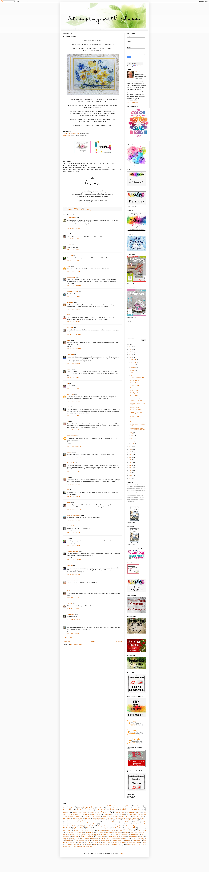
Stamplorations (126, 838)
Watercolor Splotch (102, 844)
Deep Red (78, 816)
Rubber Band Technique (92, 834)
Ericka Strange (71, 277)
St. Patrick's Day (85, 838)
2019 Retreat (71, 29)
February (132, 441)
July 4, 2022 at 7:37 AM (73, 597)
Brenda (69, 502)
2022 (130, 357)
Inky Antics (136, 822)
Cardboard (75, 812)
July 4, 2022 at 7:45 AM (73, 608)
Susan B (69, 369)
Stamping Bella (116, 838)
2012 (130, 470)
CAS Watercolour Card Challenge (131, 810)
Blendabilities (116, 808)
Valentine (68, 844)
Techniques (127, 840)
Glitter (104, 820)
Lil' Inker (128, 824)
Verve (83, 844)
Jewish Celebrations (82, 824)
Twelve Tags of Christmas (118, 842)
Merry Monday (130, 826)
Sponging (65, 838)
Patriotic (113, 830)
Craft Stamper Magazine (131, 814)
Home (63, 29)
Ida (68, 234)
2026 (130, 347)
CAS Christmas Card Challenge (85, 810)
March (132, 438)
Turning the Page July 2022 (137, 377)
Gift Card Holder (90, 820)
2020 (130, 449)
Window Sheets (66, 846)
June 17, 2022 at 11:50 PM (74, 559)
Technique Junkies (104, 840)
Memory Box (117, 826)
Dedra (68, 266)
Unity (144, 842)
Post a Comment (69, 637)
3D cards (65, 806)
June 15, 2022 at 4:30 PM (73, 484)
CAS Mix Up (101, 810)
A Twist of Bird (134, 395)
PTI (134, 828)
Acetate (78, 806)
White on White (131, 844)
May (131, 433)
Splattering (141, 836)
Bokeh (129, 808)
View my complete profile (133, 102)
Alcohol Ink (108, 806)
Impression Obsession (92, 822)
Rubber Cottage (105, 834)
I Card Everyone (71, 217)
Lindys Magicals (137, 824)
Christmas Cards (119, 812)
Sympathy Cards (80, 840)
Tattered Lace (95, 840)
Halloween (117, 820)
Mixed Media (66, 828)
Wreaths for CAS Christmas (137, 410)
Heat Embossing (133, 820)
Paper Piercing (141, 828)
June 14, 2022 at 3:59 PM (73, 388)
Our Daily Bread (128, 828)
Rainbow (65, 834)
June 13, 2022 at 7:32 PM (73, 239)
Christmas (105, 812)
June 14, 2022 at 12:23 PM (74, 348)
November (133, 362)
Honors (108, 29)
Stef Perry (70, 565)
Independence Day (107, 822)
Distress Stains (135, 816)
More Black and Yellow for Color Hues (137, 413)
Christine (69, 452)
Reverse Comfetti (81, 834)
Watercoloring (115, 844)
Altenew (128, 806)
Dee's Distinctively (69, 816)
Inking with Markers (125, 822)
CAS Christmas (68, 810)
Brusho (141, 808)
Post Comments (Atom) (76, 644)
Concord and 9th (95, 814)
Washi (94, 844)
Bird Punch (100, 808)
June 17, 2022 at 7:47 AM (73, 532)
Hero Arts (143, 820)
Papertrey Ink (90, 830)
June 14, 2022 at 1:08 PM (73, 363)
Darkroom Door (142, 814)
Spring (77, 838)
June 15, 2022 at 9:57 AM (73, 471)
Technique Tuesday (117, 840)
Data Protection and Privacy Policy (95, 29)
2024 (130, 352)
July (131, 372)
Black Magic (109, 808)
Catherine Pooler (83, 812)
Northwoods (97, 828)
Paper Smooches (67, 830)
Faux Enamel (110, 818)
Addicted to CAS (98, 806)
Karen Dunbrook (72, 526)
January (132, 443)
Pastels (107, 830)
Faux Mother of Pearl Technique (123, 818)
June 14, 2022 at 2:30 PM (73, 377)
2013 (130, 467)
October (132, 365)
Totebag (103, 842)
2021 (130, 447)
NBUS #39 (66, 135)
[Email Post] (83, 208)
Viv (68, 383)
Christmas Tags (131, 812)
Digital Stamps (96, 816)
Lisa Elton (70, 255)
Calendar (66, 812)
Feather (142, 818)
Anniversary (138, 806)
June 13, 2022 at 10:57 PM (74, 285)
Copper (115, 814)
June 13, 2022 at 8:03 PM (73, 271)
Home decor (68, 822)
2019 (130, 452)
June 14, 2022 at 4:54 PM (73, 401)
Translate (139, 66)
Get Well (71, 820)
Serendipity (66, 836)
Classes (139, 812)
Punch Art (133, 832)
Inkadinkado (115, 822)
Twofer (138, 842)
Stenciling (68, 840)
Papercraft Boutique (72, 551)
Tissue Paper (97, 842)
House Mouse (80, 822)
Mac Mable (70, 327)
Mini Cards (142, 826)
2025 (130, 349)
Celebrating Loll (134, 385)
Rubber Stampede (116, 834)
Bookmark (135, 808)
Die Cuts (86, 816)
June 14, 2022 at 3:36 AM (73, 296)
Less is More (120, 824)
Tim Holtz (87, 842)
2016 (130, 460)
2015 (130, 462)
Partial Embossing (101, 830)
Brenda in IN (70, 463)
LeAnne (69, 245)
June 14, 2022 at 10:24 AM (74, 321)
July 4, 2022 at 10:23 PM (73, 619)
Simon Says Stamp (75, 210)
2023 (130, 354)
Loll (68, 538)
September (133, 367)
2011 (130, 473)
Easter (141, 816)
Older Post (119, 641)
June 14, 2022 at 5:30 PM (73, 415)
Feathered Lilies (134, 390)
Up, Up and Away (135, 398)
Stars (134, 838)
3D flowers (71, 806)
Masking (100, 826)
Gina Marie (97, 820)
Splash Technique (133, 836)
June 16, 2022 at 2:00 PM (73, 520)
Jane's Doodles (72, 824)
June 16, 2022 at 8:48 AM (73, 496)
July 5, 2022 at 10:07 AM (73, 633)
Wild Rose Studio (140, 844)
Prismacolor (126, 832)
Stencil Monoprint (141, 838)
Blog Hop (124, 808)
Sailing (132, 421)
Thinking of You (134, 393)
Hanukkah (125, 820)
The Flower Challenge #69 (71, 133)
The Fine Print (80, 29)
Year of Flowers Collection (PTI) (84, 846)
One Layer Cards (117, 828)
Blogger (122, 853)
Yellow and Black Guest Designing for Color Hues (137, 428)
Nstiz (68, 407)
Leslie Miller (70, 354)
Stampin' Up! (105, 838)
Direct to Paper (105, 816)
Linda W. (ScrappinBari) (74, 515)
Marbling (82, 826)
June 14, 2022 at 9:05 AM (73, 309)
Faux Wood (136, 818)
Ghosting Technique (79, 820)
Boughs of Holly (134, 416)
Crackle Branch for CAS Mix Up (137, 424)
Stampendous (94, 838)
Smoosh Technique (113, 836)
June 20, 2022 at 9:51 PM (73, 574)
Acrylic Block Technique (87, 806)
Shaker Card (75, 836)
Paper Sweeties (76, 830)
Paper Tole (83, 830)
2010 (130, 475)
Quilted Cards (141, 832)
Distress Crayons (114, 816)
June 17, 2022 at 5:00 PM (73, 545)
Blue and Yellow (134, 407)
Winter (73, 846)
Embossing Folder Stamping (99, 818)
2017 (130, 457)
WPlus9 (88, 844)
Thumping (80, 842)
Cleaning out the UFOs (136, 400)
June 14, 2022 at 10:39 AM (74, 334)
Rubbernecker (125, 834)
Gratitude (110, 820)
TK (68, 490)
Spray (72, 838)
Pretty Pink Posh (100, 832)
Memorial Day (107, 826)
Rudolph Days (134, 834)
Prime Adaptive (118, 832)
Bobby (69, 315)
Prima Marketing (109, 832)
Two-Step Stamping (131, 842)
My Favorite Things (78, 828)
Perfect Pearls (142, 830)
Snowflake (123, 836)
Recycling (72, 834)
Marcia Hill (70, 302)
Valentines (76, 844)
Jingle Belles (92, 824)
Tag (88, 840)
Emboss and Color (77, 818)
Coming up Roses (134, 380)
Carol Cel (69, 603)
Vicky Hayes (70, 394)
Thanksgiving (136, 840)
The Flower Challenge (86, 210)
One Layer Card (105, 828)
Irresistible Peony (134, 419)
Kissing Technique (111, 824)
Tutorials (109, 842)
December (133, 359)
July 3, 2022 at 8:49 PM (73, 585)
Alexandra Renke (118, 806)
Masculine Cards (90, 826)
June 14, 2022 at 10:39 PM (74, 446)
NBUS (69, 210)
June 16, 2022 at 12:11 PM (74, 509)
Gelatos (65, 820)
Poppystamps (89, 832)
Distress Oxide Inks (125, 816)
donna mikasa (71, 580)
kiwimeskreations (72, 436)
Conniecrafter (71, 614)
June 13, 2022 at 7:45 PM (73, 249)
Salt (142, 834)
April (131, 435)
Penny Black (128, 830)
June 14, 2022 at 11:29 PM (74, 457)
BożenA (69, 625)
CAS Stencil (113, 810)
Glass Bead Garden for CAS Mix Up (137, 403)
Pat (68, 421)
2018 (130, 454)
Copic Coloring (107, 814)
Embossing (87, 818)
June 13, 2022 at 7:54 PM (73, 260)
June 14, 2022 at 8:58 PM (73, 430)
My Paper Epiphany (72, 291)
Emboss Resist (66, 818)
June (131, 375)
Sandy (68, 340)
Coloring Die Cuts (84, 814)
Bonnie (138, 72)
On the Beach (133, 388)
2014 (130, 465)
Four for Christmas (135, 383)
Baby (79, 808)
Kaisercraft (102, 824)
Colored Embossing (72, 814)
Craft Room (121, 814)
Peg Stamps (119, 830)
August (132, 370)
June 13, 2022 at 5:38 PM (73, 228)
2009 (130, 478)
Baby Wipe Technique (89, 808)
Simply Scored (101, 836)
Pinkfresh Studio (69, 832)
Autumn (73, 808)
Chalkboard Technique (94, 812)
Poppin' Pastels (80, 832)
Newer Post (67, 641)
